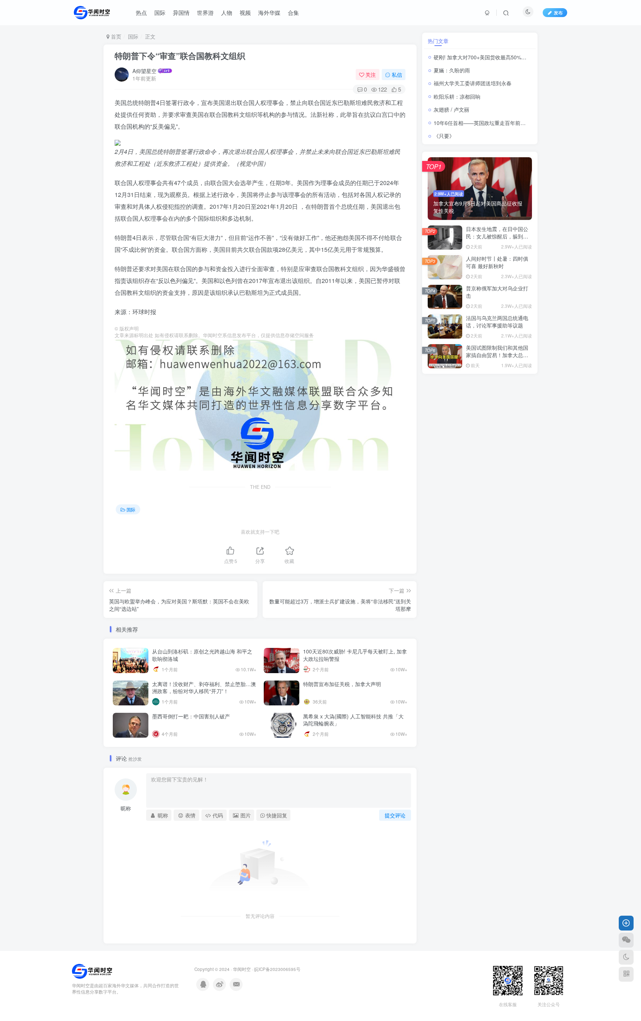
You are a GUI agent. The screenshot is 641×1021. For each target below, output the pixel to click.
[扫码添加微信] (626, 940)
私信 (397, 74)
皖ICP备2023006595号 (277, 969)
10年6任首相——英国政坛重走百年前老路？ (485, 122)
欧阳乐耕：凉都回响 (457, 96)
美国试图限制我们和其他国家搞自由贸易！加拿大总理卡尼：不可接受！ (497, 355)
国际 (133, 36)
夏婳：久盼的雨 (452, 70)
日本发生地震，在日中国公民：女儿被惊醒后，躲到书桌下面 (497, 236)
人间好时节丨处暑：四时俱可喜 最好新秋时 (497, 262)
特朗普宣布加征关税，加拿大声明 (342, 684)
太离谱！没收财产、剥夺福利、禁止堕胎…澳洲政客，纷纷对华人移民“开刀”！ (204, 687)
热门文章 (438, 41)
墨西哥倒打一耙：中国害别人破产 (191, 716)
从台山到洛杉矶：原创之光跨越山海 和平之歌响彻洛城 (202, 655)
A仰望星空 (144, 71)
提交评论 (395, 815)
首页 (115, 36)
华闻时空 (242, 969)
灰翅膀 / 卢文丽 (451, 109)
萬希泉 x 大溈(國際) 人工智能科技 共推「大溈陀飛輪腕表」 (353, 719)
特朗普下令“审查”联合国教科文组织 (180, 56)
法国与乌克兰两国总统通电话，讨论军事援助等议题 (497, 321)
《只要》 (444, 135)
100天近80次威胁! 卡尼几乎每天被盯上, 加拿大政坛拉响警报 (355, 655)
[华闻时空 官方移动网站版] (92, 970)
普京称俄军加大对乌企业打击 (497, 291)
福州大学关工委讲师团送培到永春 (473, 83)
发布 (558, 12)
